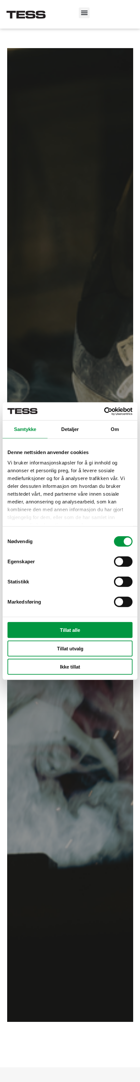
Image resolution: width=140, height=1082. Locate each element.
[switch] (123, 561)
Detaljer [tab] (70, 429)
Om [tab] (115, 429)
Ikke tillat (70, 667)
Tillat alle (70, 630)
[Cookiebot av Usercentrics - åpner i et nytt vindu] (104, 411)
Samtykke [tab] (25, 429)
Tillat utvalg (70, 648)
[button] (84, 12)
